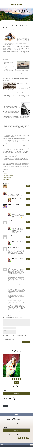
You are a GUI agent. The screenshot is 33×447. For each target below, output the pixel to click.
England (14, 29)
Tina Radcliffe (10, 220)
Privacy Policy (10, 444)
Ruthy (9, 268)
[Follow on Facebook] (12, 4)
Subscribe (5, 406)
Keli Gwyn (9, 204)
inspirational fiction (18, 29)
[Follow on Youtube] (19, 4)
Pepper (13, 241)
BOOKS (16, 382)
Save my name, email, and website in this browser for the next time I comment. (15, 335)
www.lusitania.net (6, 179)
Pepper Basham (6, 29)
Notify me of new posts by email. (9, 339)
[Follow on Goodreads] (21, 4)
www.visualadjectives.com (7, 173)
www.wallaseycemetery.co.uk (8, 175)
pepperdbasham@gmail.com (9, 438)
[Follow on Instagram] (15, 4)
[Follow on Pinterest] (17, 4)
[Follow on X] (14, 4)
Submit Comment (26, 342)
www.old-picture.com (7, 177)
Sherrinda (9, 184)
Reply (28, 185)
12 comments (23, 29)
